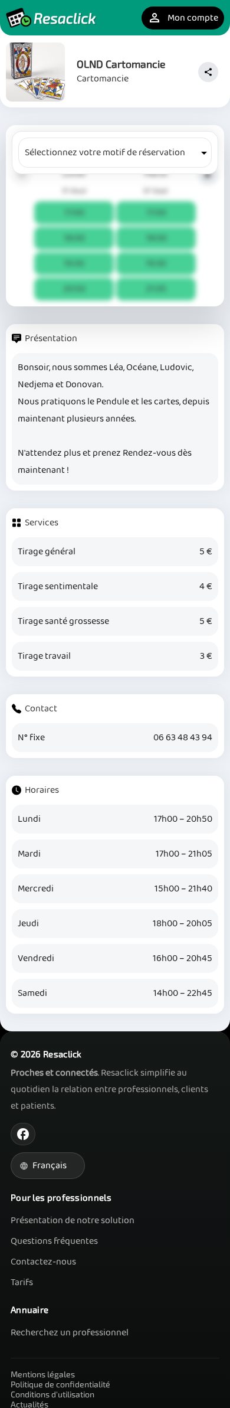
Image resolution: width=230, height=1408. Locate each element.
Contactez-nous (43, 1261)
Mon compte (182, 18)
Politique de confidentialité (60, 1384)
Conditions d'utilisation (52, 1394)
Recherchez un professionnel (70, 1332)
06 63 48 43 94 (182, 737)
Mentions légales (43, 1374)
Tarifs (22, 1282)
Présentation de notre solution (72, 1220)
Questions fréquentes (54, 1241)
